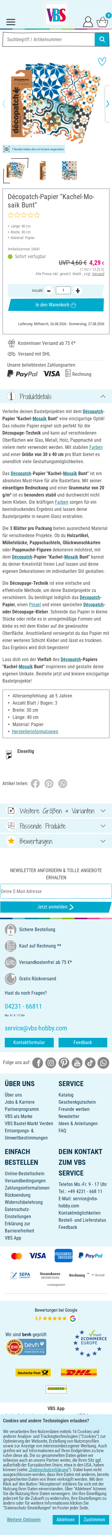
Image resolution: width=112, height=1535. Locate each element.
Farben (96, 447)
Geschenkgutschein (77, 1102)
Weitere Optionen (24, 1519)
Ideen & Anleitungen (78, 1123)
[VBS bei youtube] (77, 1062)
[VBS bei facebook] (38, 1062)
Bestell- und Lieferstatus (82, 1220)
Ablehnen (65, 1519)
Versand (98, 274)
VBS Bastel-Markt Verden (29, 1123)
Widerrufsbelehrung (24, 1202)
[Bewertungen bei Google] (56, 1315)
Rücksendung (17, 1195)
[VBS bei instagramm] (51, 1062)
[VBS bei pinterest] (64, 1062)
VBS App (13, 1238)
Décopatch (93, 411)
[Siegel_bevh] (26, 1347)
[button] (9, 104)
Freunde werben (74, 1109)
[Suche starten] (102, 39)
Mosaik (40, 418)
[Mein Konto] (88, 21)
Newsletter (69, 1116)
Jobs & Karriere (20, 1102)
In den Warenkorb (52, 305)
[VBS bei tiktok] (90, 1062)
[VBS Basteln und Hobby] (56, 14)
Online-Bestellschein (25, 1173)
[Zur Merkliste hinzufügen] (102, 61)
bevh (26, 1334)
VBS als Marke (19, 1116)
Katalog (66, 1095)
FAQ (62, 1131)
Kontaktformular (29, 1042)
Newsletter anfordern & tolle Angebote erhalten (56, 874)
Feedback (82, 1042)
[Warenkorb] (102, 21)
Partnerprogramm (22, 1109)
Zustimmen (94, 1519)
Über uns (13, 1095)
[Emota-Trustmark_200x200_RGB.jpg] (90, 1343)
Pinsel (35, 604)
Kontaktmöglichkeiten (80, 1213)
